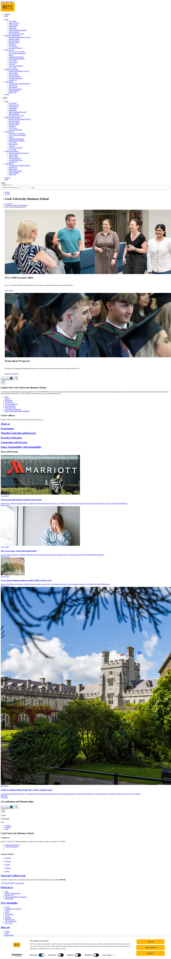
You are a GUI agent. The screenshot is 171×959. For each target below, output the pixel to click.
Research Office (14, 42)
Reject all (150, 953)
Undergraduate (13, 25)
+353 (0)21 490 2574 (11, 847)
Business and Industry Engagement (16, 897)
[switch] (61, 955)
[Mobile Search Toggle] (1, 98)
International (13, 28)
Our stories (4, 797)
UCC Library (13, 60)
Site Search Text (7, 187)
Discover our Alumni (15, 89)
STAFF (7, 907)
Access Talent (13, 73)
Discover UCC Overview (17, 51)
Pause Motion (6, 379)
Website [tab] (7, 192)
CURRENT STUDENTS (13, 909)
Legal (6, 933)
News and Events (10, 407)
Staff (6, 16)
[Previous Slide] (16, 378)
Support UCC (13, 80)
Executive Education (11, 404)
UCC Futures (13, 46)
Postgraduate (13, 26)
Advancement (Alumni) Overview (19, 83)
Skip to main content (7, 1)
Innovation (12, 44)
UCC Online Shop (10, 921)
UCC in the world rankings (17, 53)
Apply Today (9, 290)
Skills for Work (13, 75)
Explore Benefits (14, 91)
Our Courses (13, 21)
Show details (107, 955)
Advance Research (14, 76)
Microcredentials (14, 32)
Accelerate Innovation (15, 78)
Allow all (150, 941)
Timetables (8, 918)
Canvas (7, 916)
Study (6, 891)
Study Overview (14, 23)
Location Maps (19, 883)
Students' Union (10, 919)
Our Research (9, 402)
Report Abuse (9, 935)
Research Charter (14, 39)
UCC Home (8, 203)
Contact (7, 910)
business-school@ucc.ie (12, 845)
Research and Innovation (12, 893)
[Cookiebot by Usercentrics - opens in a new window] (16, 955)
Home (7, 397)
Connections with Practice (13, 409)
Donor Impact (13, 87)
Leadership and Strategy (16, 57)
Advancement (9, 899)
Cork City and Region (16, 66)
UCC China (12, 67)
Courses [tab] (7, 194)
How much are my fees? (16, 34)
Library (7, 912)
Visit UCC (12, 64)
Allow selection (150, 947)
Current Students (10, 406)
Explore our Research (15, 48)
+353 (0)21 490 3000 (7, 883)
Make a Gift (12, 92)
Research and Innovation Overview (20, 37)
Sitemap (7, 931)
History (11, 55)
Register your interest (11, 374)
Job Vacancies (13, 62)
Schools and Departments (17, 58)
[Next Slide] (3, 382)
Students (7, 14)
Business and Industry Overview (19, 71)
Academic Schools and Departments (16, 205)
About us (7, 399)
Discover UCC (9, 895)
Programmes (9, 400)
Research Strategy (14, 41)
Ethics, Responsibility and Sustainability (17, 411)
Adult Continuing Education (17, 30)
